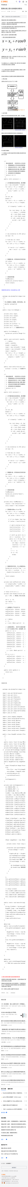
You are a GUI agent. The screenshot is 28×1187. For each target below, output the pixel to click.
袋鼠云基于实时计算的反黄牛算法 (9, 1151)
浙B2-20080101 (15, 1179)
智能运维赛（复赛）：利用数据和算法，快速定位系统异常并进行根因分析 (14, 1121)
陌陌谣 (2, 1050)
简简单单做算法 (4, 1025)
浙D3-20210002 (15, 1181)
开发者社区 (6, 1170)
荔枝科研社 (3, 1033)
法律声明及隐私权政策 (5, 1176)
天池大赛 (11, 1170)
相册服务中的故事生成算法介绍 (8, 1130)
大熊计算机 (3, 1042)
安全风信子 (3, 1008)
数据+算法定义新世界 (6, 1148)
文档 (2, 1170)
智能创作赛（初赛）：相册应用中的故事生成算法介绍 (13, 1127)
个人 (25, 5)
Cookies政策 (13, 1176)
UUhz (2, 1016)
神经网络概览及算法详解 (7, 1135)
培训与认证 (15, 1170)
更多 (2, 1139)
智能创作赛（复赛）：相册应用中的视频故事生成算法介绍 (14, 1124)
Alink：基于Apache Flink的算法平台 (9, 1154)
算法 (7, 992)
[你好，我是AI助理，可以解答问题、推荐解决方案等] (19, 1)
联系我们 (14, 1167)
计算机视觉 (13, 992)
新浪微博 (8, 1163)
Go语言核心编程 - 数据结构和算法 (9, 1132)
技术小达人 (3, 1084)
